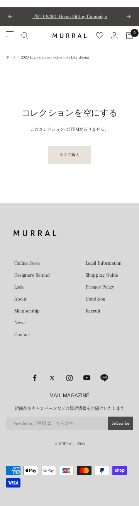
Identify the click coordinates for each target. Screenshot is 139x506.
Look (19, 287)
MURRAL (65, 443)
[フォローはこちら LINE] (104, 378)
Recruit (93, 311)
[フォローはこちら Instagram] (69, 378)
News (19, 322)
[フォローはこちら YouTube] (87, 378)
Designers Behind (32, 275)
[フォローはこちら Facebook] (35, 378)
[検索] (24, 35)
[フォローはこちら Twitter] (52, 378)
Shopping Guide (102, 275)
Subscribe (120, 423)
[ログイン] (114, 35)
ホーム (11, 57)
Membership (27, 311)
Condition (95, 299)
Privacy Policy (100, 287)
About (20, 299)
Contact (22, 334)
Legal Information (104, 263)
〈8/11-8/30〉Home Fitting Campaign (69, 16)
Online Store (27, 263)
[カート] (129, 35)
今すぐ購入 (69, 154)
